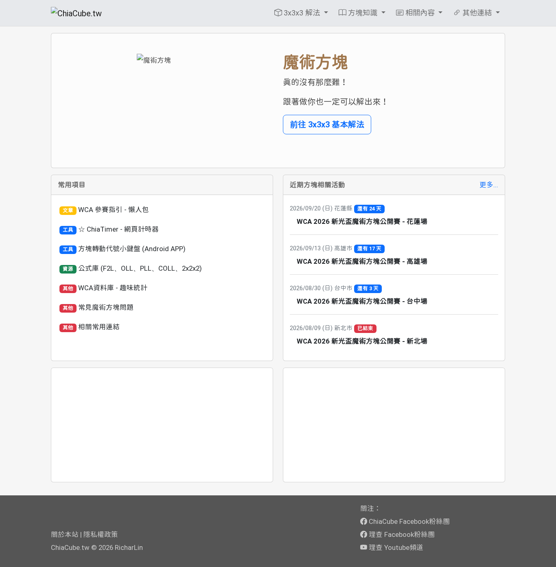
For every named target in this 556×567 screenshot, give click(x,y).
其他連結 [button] (477, 13)
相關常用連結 (99, 327)
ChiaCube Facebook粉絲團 (408, 521)
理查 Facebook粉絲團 (401, 534)
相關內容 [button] (420, 13)
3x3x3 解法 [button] (302, 13)
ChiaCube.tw (70, 547)
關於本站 (65, 534)
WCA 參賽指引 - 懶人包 (113, 210)
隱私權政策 (100, 534)
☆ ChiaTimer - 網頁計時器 (118, 229)
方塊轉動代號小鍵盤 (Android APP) (132, 249)
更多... (488, 185)
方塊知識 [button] (362, 13)
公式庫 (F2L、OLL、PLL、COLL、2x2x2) (140, 268)
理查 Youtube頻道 (395, 547)
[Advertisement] (162, 425)
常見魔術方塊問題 (106, 307)
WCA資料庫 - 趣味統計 (112, 288)
